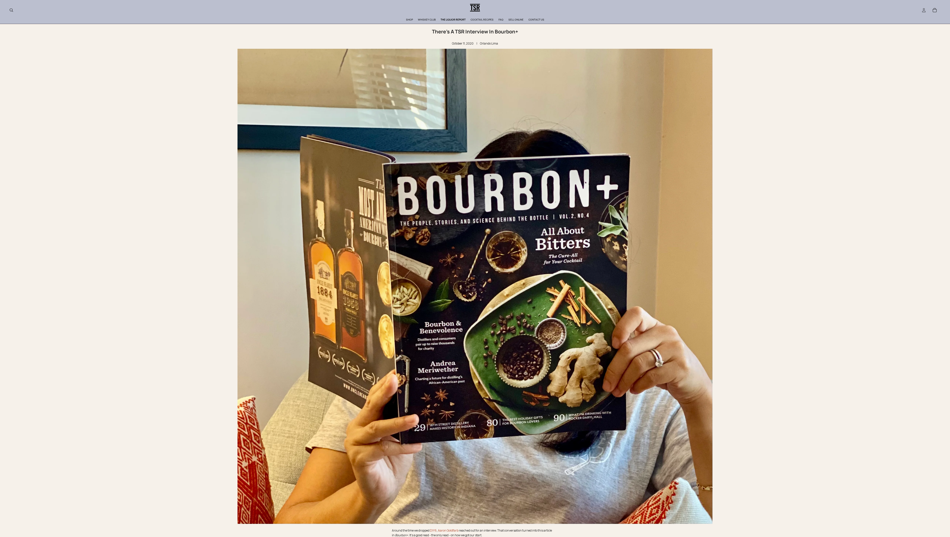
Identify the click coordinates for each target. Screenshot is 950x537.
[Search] (11, 10)
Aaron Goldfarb (448, 530)
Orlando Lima (489, 43)
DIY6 (433, 530)
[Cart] (934, 10)
